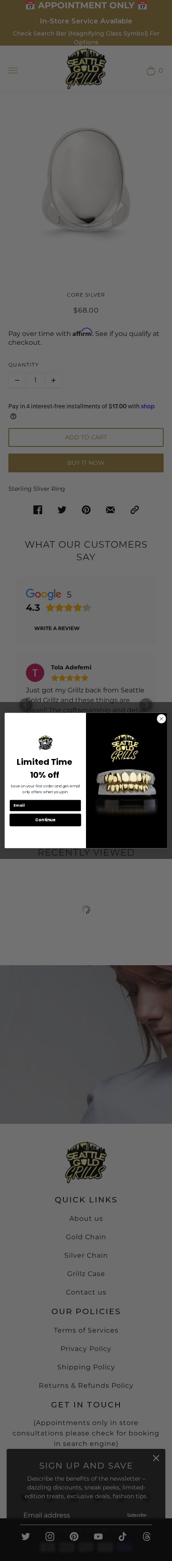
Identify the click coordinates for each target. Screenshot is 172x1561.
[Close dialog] (161, 719)
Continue (45, 820)
